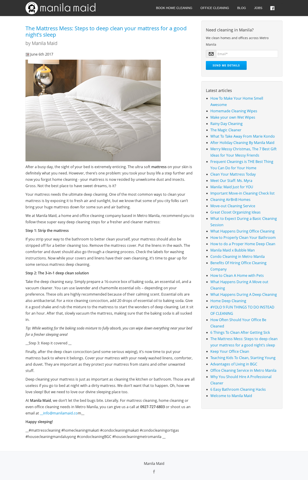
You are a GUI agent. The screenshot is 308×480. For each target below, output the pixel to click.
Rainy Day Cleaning (226, 123)
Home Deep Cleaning (228, 300)
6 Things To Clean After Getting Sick (240, 332)
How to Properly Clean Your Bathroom (243, 237)
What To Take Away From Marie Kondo (242, 136)
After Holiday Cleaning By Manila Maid (242, 142)
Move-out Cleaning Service (232, 205)
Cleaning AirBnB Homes (230, 199)
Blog (241, 8)
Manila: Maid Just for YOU (231, 186)
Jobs (258, 8)
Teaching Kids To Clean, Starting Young (243, 357)
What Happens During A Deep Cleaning (243, 294)
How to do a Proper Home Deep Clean (242, 243)
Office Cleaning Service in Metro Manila (243, 370)
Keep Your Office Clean (229, 351)
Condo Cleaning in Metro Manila (237, 256)
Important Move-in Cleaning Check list (242, 193)
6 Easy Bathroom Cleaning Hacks (238, 389)
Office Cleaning (214, 8)
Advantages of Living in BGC (233, 364)
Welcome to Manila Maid (231, 395)
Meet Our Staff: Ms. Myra (231, 180)
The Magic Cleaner (225, 129)
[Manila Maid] (61, 8)
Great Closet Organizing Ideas (235, 212)
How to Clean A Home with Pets (237, 275)
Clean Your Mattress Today (233, 174)
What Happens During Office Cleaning (242, 231)
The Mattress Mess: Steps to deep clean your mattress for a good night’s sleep (106, 31)
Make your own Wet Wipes (232, 117)
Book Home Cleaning (174, 8)
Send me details (226, 65)
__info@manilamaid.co (59, 413)
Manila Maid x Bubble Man (232, 250)
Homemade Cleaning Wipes (233, 110)
